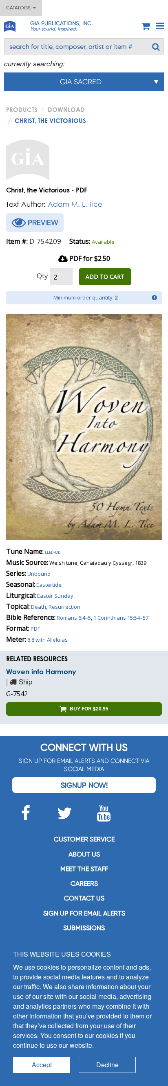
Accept (42, 1064)
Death (38, 606)
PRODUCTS (22, 109)
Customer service (84, 839)
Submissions (84, 928)
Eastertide (49, 584)
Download (66, 109)
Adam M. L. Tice (75, 204)
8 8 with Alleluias (47, 639)
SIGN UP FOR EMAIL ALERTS (84, 913)
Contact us (84, 898)
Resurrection (64, 606)
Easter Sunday (55, 595)
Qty (42, 275)
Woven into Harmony (41, 671)
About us (84, 854)
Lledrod (52, 551)
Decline (107, 1064)
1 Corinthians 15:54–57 (120, 617)
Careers (84, 883)
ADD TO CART (105, 276)
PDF (35, 628)
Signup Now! (84, 785)
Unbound (39, 573)
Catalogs (19, 8)
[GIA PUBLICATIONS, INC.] (9, 25)
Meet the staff (84, 869)
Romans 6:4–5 (74, 617)
